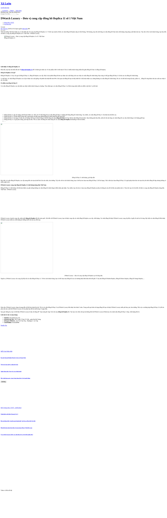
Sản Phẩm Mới (7, 24)
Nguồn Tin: (4, 325)
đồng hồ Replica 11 (27, 69)
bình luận (25, 28)
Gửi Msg (3, 381)
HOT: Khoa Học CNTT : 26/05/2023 (11, 407)
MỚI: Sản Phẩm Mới (6, 351)
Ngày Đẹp (18, 10)
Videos (12, 10)
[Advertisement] (53, 52)
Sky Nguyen (4, 28)
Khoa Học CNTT (9, 22)
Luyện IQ (5, 10)
